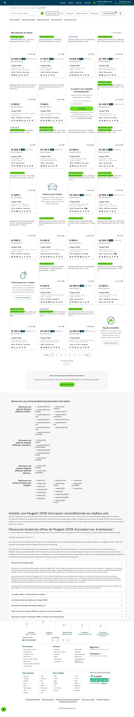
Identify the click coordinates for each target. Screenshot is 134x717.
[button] (57, 13)
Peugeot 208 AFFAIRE (61, 494)
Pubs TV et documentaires (32, 664)
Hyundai (43, 678)
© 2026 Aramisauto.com (67, 708)
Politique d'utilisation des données (67, 699)
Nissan (26, 693)
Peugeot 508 (41, 498)
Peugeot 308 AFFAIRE (61, 497)
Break (56, 656)
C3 (55, 685)
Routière (57, 654)
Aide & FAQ (27, 656)
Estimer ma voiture (110, 343)
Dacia (25, 685)
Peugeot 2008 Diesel (43, 450)
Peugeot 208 (41, 480)
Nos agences (27, 652)
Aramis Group (28, 666)
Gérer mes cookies (88, 699)
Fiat (42, 676)
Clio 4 (76, 678)
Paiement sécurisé (103, 699)
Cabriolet (78, 652)
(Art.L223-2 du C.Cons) (84, 118)
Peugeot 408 (41, 495)
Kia (42, 681)
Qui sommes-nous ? (30, 649)
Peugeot (26, 678)
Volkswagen (27, 688)
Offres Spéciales (80, 654)
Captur (56, 690)
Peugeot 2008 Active (43, 406)
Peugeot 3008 (41, 483)
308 (55, 681)
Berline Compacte (59, 652)
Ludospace (57, 661)
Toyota (43, 690)
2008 (56, 678)
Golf (76, 681)
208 (55, 676)
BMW (42, 685)
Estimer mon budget (23, 297)
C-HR (76, 676)
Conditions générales (32, 699)
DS (42, 693)
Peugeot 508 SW (60, 480)
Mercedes (44, 688)
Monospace (57, 659)
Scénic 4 (77, 688)
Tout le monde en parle (31, 659)
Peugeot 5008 (41, 492)
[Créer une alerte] (3, 709)
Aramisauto (13, 8)
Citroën (26, 681)
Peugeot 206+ (78, 480)
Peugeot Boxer (78, 488)
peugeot (33, 8)
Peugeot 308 (41, 486)
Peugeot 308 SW (42, 489)
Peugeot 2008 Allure (43, 419)
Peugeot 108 (59, 491)
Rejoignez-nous (28, 654)
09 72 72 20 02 (29, 640)
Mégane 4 (78, 685)
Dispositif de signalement (68, 702)
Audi (25, 690)
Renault (26, 676)
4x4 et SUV (78, 649)
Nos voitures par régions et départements (80, 660)
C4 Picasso (57, 688)
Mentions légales (48, 699)
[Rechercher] (42, 13)
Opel (25, 683)
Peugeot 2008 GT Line (62, 419)
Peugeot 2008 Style (61, 427)
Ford (42, 683)
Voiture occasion (24, 8)
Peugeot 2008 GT (60, 411)
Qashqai (77, 690)
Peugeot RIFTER (60, 488)
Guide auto (78, 656)
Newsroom (27, 661)
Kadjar (77, 683)
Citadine (57, 649)
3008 (56, 683)
